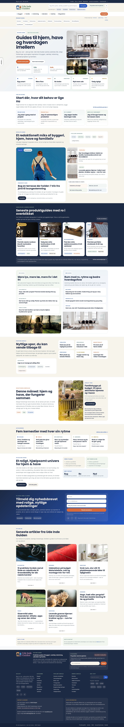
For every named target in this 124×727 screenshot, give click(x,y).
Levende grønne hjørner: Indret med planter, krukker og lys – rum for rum (61, 617)
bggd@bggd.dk (48, 711)
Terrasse (74, 685)
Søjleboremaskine (81, 9)
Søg (106, 677)
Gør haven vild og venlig (76, 190)
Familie (28, 14)
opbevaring (100, 17)
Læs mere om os (21, 484)
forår (104, 686)
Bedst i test (56, 680)
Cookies (88, 725)
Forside (72, 1)
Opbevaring (56, 689)
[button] (1, 61)
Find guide (83, 6)
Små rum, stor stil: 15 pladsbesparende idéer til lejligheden (92, 570)
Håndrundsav (67, 21)
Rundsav (59, 9)
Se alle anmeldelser (102, 218)
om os (98, 641)
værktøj (106, 20)
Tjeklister (39, 691)
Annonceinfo (29, 686)
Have (73, 687)
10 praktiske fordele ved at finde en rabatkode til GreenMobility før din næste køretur (30, 571)
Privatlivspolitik (103, 1)
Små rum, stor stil (93, 185)
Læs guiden (22, 198)
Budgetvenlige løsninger (59, 687)
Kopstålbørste (20, 24)
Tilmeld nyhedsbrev (86, 510)
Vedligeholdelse (57, 691)
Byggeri (20, 14)
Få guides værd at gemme (96, 5)
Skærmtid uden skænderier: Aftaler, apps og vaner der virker (95, 417)
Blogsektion (85, 1)
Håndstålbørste (75, 21)
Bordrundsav (72, 9)
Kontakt (80, 1)
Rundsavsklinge (57, 21)
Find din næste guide (23, 61)
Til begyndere (56, 682)
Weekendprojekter (57, 685)
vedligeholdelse (75, 140)
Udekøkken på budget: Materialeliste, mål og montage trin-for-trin (60, 570)
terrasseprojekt (31, 366)
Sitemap (18, 690)
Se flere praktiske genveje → (100, 107)
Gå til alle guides (33, 484)
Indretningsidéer (75, 689)
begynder (100, 136)
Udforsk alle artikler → (102, 432)
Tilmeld (103, 663)
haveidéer (47, 366)
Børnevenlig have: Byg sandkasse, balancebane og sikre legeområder (93, 409)
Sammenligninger (57, 678)
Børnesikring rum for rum (95, 190)
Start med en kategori (38, 61)
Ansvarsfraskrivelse (99, 725)
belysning (88, 136)
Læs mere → (31, 585)
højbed (94, 136)
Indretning (36, 14)
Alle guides (39, 689)
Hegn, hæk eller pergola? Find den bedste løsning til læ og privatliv (92, 597)
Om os (76, 1)
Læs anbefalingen (90, 403)
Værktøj (53, 14)
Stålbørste (50, 21)
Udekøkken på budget (75, 185)
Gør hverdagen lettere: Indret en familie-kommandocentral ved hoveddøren (94, 413)
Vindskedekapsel (29, 24)
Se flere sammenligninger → (100, 259)
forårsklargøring (22, 366)
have (106, 17)
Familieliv (74, 691)
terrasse (95, 17)
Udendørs (45, 14)
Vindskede (65, 9)
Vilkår (92, 725)
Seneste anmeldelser (94, 1)
